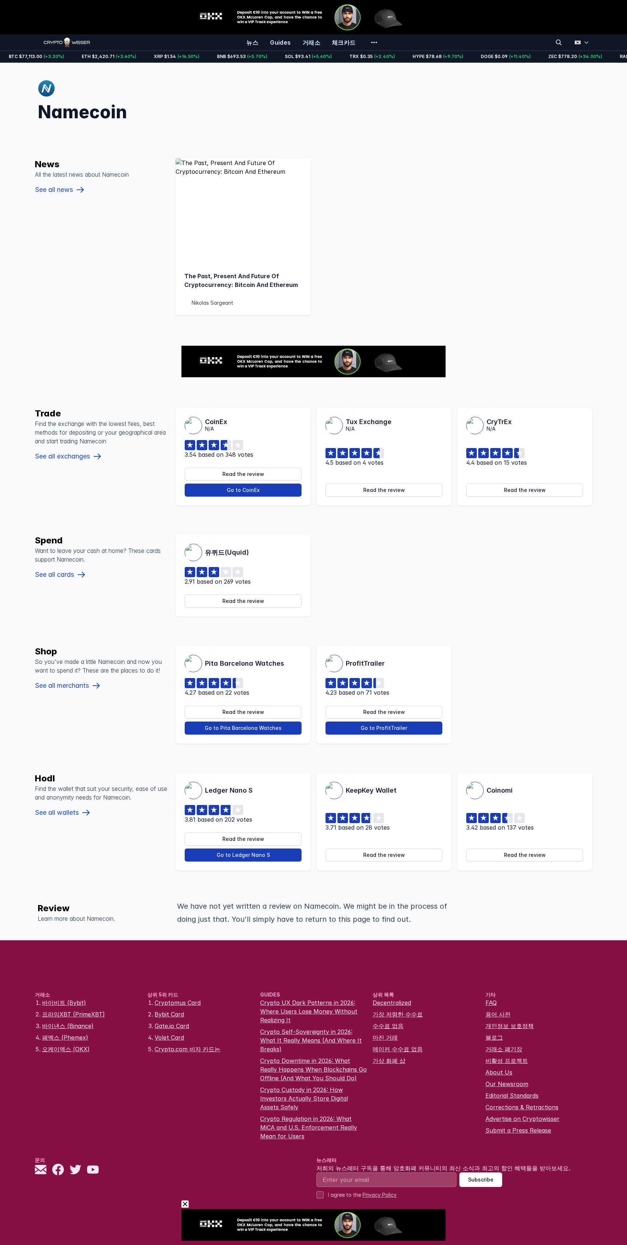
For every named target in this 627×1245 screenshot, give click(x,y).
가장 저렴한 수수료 (398, 1014)
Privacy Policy (379, 1195)
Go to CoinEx (243, 490)
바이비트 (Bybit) (64, 1002)
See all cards (54, 574)
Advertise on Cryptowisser (522, 1118)
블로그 (494, 1037)
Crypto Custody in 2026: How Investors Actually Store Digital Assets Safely (304, 1098)
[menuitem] (252, 42)
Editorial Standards (511, 1095)
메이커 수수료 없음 (398, 1049)
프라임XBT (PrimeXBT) (73, 1014)
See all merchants (62, 685)
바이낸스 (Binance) (68, 1026)
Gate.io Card (172, 1026)
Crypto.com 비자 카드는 (187, 1049)
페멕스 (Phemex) (65, 1037)
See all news (54, 189)
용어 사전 (498, 1014)
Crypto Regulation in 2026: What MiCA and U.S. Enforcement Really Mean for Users (308, 1127)
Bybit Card (169, 1014)
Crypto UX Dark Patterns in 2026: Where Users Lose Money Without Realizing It (308, 1011)
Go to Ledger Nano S (243, 855)
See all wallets (57, 812)
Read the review (243, 474)
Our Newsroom (506, 1084)
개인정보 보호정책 (509, 1026)
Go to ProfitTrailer (384, 728)
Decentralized (392, 1002)
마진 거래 (385, 1037)
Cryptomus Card (178, 1002)
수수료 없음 (388, 1026)
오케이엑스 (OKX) (66, 1049)
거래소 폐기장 (503, 1049)
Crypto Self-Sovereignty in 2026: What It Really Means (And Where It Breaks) (311, 1040)
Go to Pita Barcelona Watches (243, 728)
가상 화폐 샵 (389, 1060)
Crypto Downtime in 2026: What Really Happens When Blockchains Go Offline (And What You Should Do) (313, 1069)
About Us (498, 1072)
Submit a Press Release (518, 1130)
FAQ (491, 1002)
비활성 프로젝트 (506, 1060)
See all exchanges (62, 456)
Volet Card (169, 1037)
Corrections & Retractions (521, 1107)
